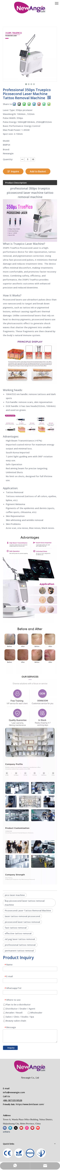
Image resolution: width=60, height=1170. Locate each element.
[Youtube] (21, 1128)
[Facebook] (5, 1128)
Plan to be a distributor (18, 1004)
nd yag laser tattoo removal (20, 939)
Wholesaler (36, 1012)
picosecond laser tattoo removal (22, 921)
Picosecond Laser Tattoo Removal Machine (28, 910)
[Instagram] (27, 1128)
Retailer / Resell (13, 1012)
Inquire (15, 171)
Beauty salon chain (15, 1020)
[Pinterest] (32, 1128)
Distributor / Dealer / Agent (20, 1008)
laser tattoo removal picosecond (22, 916)
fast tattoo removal (16, 927)
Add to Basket (38, 171)
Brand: (6, 149)
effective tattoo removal (18, 933)
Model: (6, 140)
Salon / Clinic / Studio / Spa (19, 1016)
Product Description (16, 182)
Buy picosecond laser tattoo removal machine (25, 902)
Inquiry (11, 1047)
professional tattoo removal (20, 944)
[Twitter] (16, 1128)
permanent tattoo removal (19, 950)
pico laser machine (15, 895)
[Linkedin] (10, 1128)
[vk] (38, 1128)
